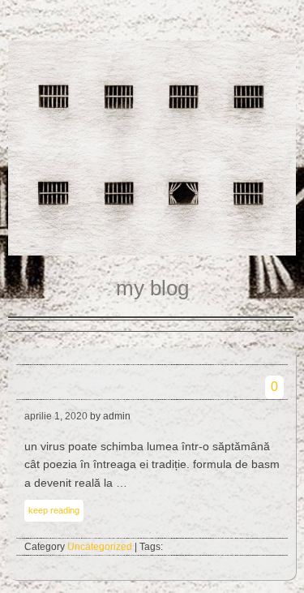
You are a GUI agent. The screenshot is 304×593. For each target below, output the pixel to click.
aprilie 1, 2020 (56, 416)
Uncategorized (99, 546)
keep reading (53, 510)
